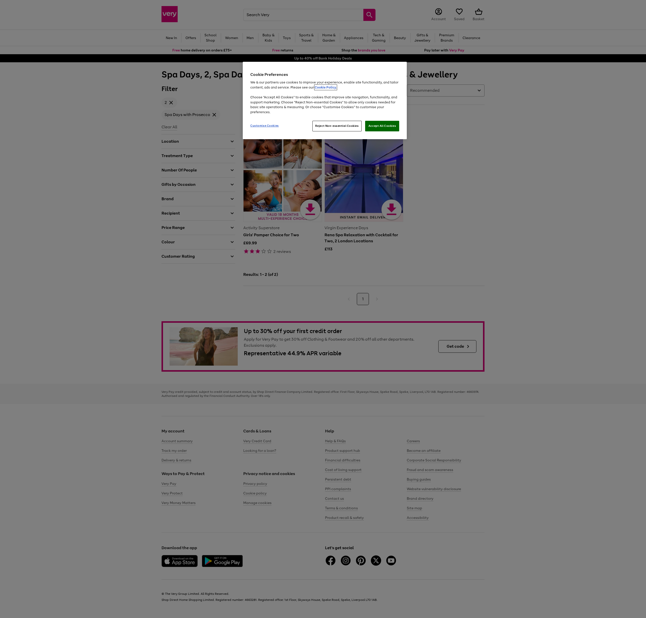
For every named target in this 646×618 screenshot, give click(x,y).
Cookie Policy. (326, 87)
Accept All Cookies (382, 126)
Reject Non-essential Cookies (337, 126)
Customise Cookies (264, 126)
